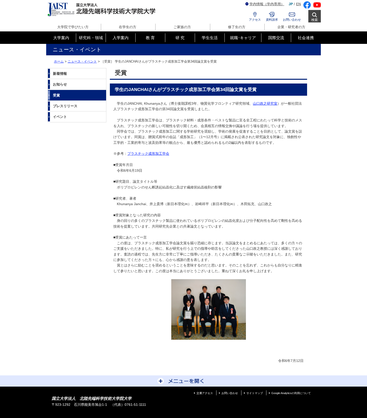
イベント (60, 117)
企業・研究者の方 (291, 27)
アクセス (255, 19)
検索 (314, 20)
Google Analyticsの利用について (291, 393)
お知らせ (60, 84)
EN (298, 4)
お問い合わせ (292, 19)
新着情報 (60, 74)
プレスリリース (65, 106)
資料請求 (272, 19)
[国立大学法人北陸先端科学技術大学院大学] (102, 9)
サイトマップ (254, 393)
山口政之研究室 (265, 103)
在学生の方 (127, 27)
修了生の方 (236, 27)
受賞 (56, 95)
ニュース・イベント (82, 61)
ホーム (59, 61)
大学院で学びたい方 (73, 27)
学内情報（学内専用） (266, 4)
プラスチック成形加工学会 (148, 154)
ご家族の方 (182, 27)
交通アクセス (204, 393)
